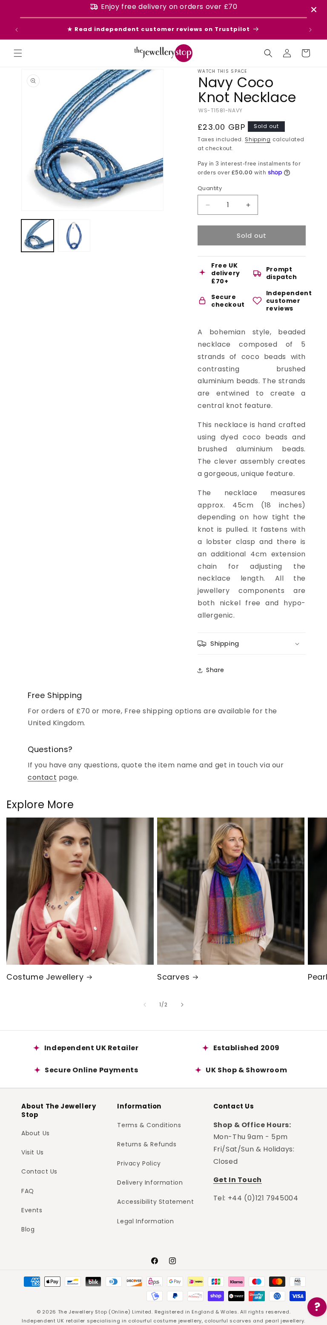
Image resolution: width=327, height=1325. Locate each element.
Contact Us (39, 1171)
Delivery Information (150, 1182)
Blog (27, 1229)
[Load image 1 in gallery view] (37, 235)
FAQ (27, 1191)
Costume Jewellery (44, 977)
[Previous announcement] (16, 29)
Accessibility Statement (155, 1201)
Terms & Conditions (149, 1125)
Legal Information (145, 1221)
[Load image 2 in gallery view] (74, 235)
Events (32, 1210)
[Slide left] (144, 1004)
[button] (18, 53)
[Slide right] (182, 1004)
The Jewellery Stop (82, 1311)
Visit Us (32, 1152)
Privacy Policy (139, 1163)
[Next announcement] (310, 29)
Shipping (258, 139)
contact (42, 777)
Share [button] (215, 670)
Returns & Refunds (146, 1144)
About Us (35, 1133)
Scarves (173, 977)
